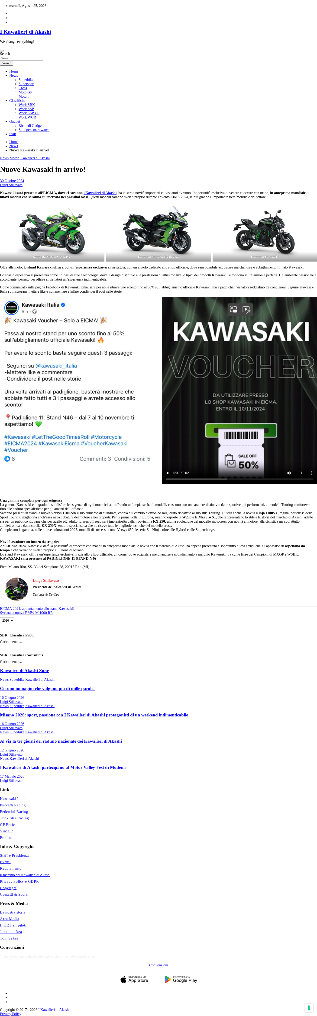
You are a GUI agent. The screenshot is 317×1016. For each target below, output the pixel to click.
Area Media (9, 919)
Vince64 (7, 831)
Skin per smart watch (34, 130)
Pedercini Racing (14, 812)
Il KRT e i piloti (13, 925)
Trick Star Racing (14, 818)
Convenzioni (158, 965)
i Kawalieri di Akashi (100, 193)
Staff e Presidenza (14, 855)
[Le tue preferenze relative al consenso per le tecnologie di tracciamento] (308, 1007)
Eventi (5, 862)
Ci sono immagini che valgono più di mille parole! (47, 688)
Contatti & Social (14, 894)
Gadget (14, 121)
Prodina (6, 838)
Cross (23, 88)
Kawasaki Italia (13, 799)
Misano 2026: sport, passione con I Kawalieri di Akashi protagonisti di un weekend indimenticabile (94, 714)
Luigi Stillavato (11, 185)
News (13, 75)
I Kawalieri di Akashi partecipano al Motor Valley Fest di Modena (63, 767)
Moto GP (25, 92)
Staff (12, 134)
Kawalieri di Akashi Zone (24, 670)
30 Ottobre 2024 (12, 181)
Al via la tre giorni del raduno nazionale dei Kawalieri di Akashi (61, 741)
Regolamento (11, 868)
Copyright (8, 888)
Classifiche (17, 100)
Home (13, 71)
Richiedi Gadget (30, 126)
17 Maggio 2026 (12, 776)
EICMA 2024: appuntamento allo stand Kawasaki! (37, 608)
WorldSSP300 (29, 113)
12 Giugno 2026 (12, 750)
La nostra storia (13, 912)
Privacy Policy (10, 1014)
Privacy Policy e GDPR (19, 881)
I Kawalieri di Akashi (25, 32)
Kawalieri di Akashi (35, 158)
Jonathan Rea (11, 932)
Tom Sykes (9, 938)
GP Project (9, 825)
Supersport (26, 84)
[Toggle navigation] (2, 50)
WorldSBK (27, 105)
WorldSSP (26, 109)
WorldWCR (27, 117)
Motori (24, 96)
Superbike (26, 80)
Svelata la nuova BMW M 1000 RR (26, 613)
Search (5, 54)
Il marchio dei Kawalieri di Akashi (25, 875)
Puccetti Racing (13, 805)
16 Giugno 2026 (12, 698)
